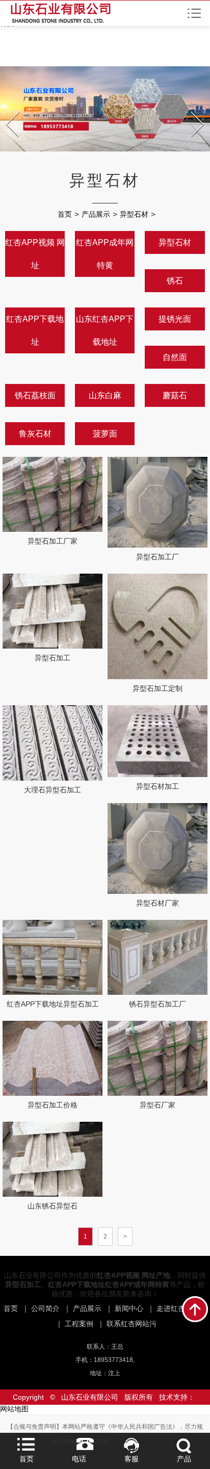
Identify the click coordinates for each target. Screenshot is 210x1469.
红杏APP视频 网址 (35, 254)
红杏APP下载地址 (35, 330)
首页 (65, 214)
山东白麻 (105, 395)
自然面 (175, 357)
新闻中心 (129, 1308)
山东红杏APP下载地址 (105, 330)
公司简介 (45, 1308)
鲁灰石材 (35, 433)
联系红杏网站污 (131, 1324)
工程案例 (79, 1324)
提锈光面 (175, 319)
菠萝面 (105, 433)
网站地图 (14, 1409)
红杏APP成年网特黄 (105, 254)
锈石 (175, 280)
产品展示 (96, 214)
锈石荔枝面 (35, 395)
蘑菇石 (175, 395)
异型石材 (134, 214)
